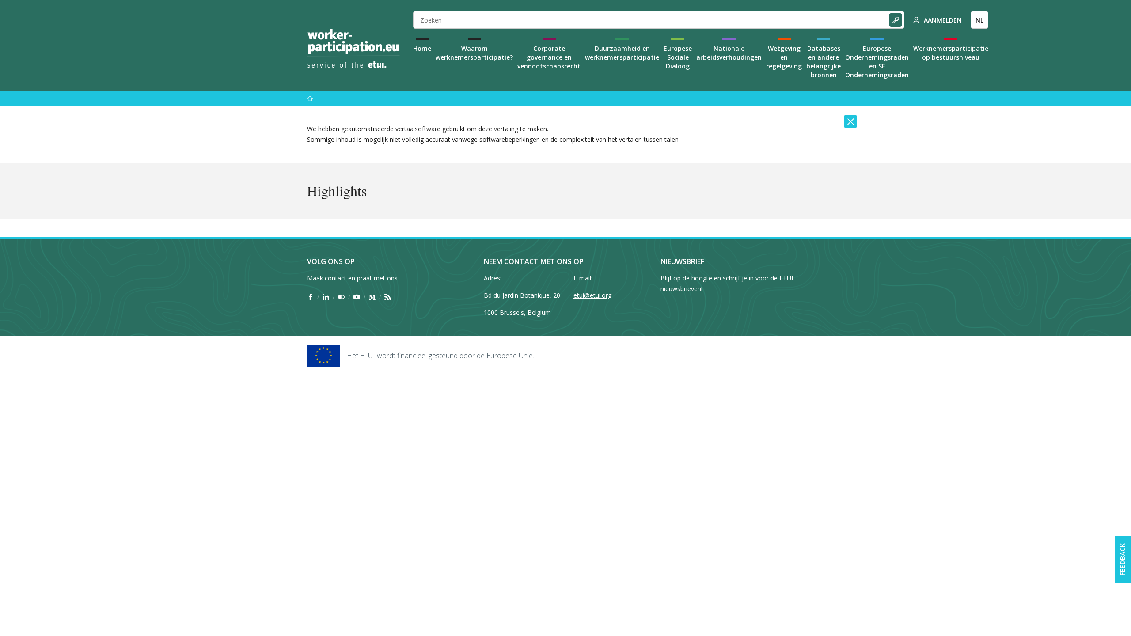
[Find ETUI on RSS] (387, 296)
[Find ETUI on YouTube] (356, 296)
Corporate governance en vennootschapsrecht (549, 57)
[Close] (850, 121)
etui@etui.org (592, 295)
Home (422, 48)
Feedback (1122, 559)
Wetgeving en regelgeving (784, 57)
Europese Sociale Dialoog (678, 57)
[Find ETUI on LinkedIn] (326, 296)
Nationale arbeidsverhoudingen (729, 52)
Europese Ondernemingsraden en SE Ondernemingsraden (877, 61)
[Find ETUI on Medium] (372, 296)
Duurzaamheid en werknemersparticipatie (622, 52)
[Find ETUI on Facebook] (310, 296)
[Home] (353, 48)
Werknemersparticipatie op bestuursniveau (950, 52)
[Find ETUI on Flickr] (341, 296)
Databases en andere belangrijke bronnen (823, 61)
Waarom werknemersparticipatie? (474, 52)
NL (979, 20)
